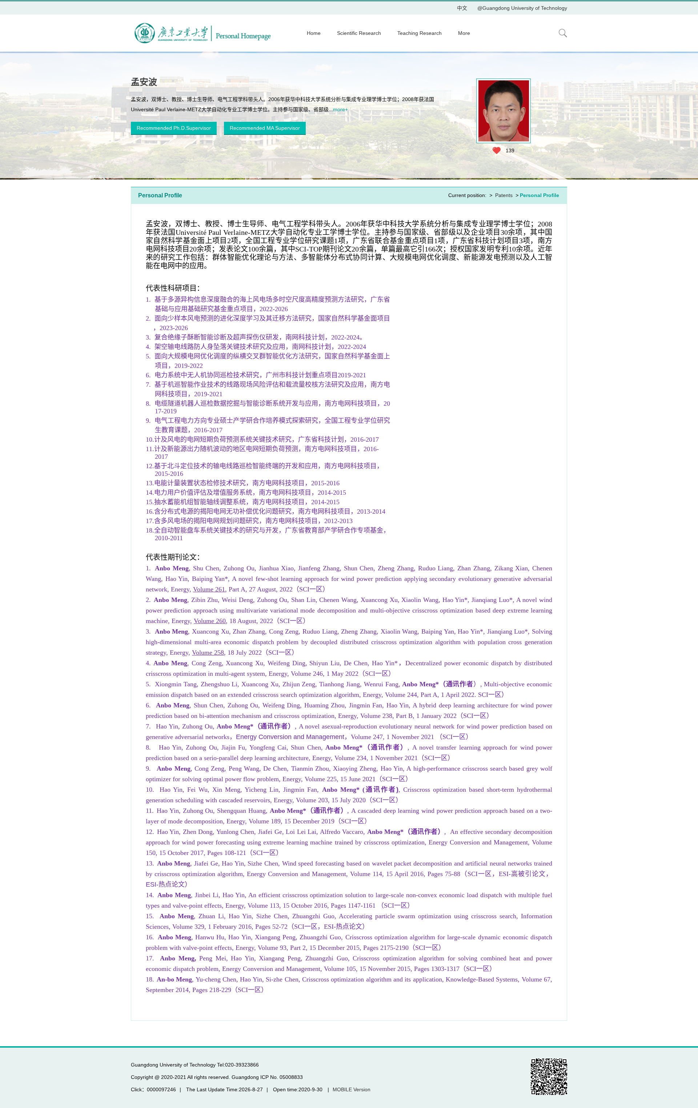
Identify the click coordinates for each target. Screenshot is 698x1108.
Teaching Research (419, 33)
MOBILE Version (351, 1089)
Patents (504, 195)
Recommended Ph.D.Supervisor (174, 128)
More (464, 33)
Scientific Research (359, 33)
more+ (340, 109)
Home (314, 33)
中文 (462, 8)
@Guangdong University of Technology (522, 8)
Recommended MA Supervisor (265, 128)
